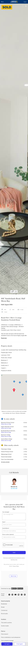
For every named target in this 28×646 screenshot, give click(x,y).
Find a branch (4, 634)
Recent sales (4, 613)
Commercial (4, 610)
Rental (2, 607)
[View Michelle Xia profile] (14, 481)
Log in (25, 1)
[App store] (14, 588)
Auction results (5, 625)
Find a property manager (7, 640)
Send (14, 552)
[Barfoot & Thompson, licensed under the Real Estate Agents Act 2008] (14, 2)
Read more (4, 338)
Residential (4, 604)
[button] (14, 390)
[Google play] (20, 588)
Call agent (7, 644)
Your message (5, 512)
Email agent (20, 644)
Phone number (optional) (8, 534)
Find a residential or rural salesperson (10, 637)
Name (3, 521)
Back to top (13, 576)
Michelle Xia (14, 486)
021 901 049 (14, 488)
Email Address (5, 528)
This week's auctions (6, 622)
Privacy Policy (16, 566)
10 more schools (5, 462)
